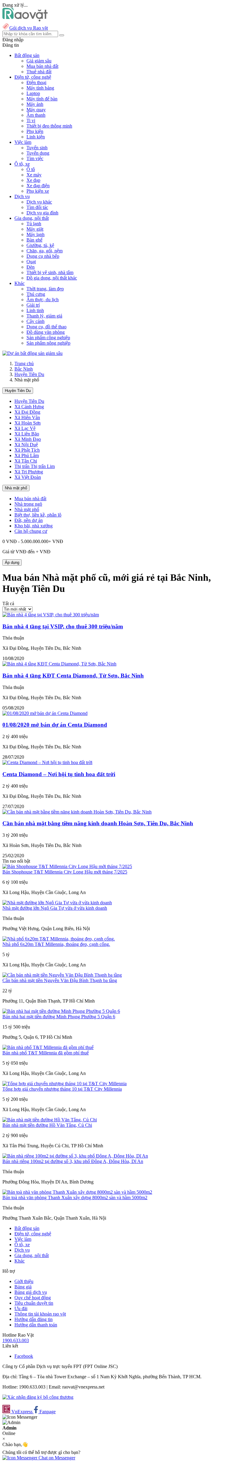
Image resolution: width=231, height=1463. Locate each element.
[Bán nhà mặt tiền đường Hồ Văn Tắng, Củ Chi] (49, 1119)
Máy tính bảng (40, 87)
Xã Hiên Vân (27, 417)
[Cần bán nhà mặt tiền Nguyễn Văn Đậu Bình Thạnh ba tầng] (62, 975)
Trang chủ (24, 363)
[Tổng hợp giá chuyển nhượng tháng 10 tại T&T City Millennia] (64, 1083)
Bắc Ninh (23, 368)
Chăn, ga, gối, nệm (44, 250)
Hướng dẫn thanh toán (35, 1324)
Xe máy (34, 174)
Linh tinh (35, 310)
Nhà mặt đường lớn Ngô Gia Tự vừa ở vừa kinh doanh (54, 908)
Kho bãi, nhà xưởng (33, 525)
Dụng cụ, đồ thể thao (46, 326)
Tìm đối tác (37, 207)
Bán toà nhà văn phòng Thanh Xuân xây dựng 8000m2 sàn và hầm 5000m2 (74, 1197)
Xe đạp (33, 180)
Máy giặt (34, 229)
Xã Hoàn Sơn (27, 422)
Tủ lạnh (33, 223)
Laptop (33, 93)
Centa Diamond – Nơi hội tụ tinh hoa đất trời (58, 774)
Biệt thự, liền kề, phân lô (37, 514)
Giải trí (33, 305)
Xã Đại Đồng (27, 412)
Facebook (23, 1356)
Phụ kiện (34, 131)
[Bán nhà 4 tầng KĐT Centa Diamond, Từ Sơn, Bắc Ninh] (59, 663)
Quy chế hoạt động (32, 1297)
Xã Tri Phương (28, 471)
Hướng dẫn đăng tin (33, 1319)
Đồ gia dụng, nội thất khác (51, 277)
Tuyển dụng (37, 153)
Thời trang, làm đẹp (45, 288)
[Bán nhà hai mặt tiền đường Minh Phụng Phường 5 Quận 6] (61, 1011)
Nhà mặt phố (16, 488)
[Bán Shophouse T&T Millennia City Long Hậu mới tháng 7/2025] (67, 866)
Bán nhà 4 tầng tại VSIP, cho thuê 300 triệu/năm (62, 626)
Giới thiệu (23, 1281)
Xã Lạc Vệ (24, 428)
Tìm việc (34, 158)
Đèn (30, 267)
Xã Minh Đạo (27, 439)
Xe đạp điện (38, 185)
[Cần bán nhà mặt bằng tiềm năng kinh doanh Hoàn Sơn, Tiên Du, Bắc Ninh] (77, 811)
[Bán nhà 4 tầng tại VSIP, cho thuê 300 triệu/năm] (50, 614)
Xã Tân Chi (25, 460)
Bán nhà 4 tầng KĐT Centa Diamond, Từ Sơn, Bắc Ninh (73, 675)
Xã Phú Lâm (26, 455)
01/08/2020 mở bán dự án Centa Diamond (54, 725)
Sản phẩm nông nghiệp (48, 343)
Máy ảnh (34, 104)
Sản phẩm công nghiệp (48, 337)
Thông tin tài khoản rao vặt (40, 1313)
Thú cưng (35, 294)
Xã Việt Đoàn (27, 477)
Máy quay (36, 109)
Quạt (31, 261)
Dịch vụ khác (39, 201)
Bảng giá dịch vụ (30, 1292)
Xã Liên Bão (26, 433)
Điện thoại (36, 82)
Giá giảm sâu (38, 60)
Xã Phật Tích (27, 450)
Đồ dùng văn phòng (45, 332)
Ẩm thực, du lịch (42, 299)
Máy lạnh (35, 234)
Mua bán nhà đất (42, 66)
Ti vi (30, 120)
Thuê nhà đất (38, 71)
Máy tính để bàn (41, 98)
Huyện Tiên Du (29, 374)
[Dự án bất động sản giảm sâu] (32, 353)
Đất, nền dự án (28, 520)
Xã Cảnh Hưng (29, 406)
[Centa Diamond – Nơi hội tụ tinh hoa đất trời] (47, 762)
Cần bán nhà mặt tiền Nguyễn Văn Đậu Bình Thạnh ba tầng (59, 980)
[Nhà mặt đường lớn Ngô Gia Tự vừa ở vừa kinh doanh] (57, 902)
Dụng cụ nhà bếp (42, 256)
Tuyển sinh (37, 147)
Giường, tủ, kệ (40, 245)
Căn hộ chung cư (30, 531)
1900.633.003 (15, 1340)
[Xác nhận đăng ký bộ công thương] (37, 1397)
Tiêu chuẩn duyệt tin (33, 1303)
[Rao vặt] (25, 19)
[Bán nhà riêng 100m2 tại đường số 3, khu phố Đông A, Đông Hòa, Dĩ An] (75, 1155)
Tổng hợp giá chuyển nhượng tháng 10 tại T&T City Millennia (62, 1089)
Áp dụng (12, 562)
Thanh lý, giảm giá (44, 315)
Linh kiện (35, 136)
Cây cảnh (35, 321)
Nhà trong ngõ (28, 504)
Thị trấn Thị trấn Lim (34, 466)
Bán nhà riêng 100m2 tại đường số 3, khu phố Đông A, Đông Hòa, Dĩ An (72, 1161)
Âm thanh (35, 115)
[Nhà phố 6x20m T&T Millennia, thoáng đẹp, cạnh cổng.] (58, 938)
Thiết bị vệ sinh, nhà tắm (49, 272)
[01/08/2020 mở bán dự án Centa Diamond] (45, 713)
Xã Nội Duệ (26, 444)
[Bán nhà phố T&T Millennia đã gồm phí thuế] (48, 1047)
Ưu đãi (20, 1308)
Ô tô (30, 169)
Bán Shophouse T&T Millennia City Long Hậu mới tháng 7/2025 (64, 871)
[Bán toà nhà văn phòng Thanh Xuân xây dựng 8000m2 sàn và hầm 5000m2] (77, 1192)
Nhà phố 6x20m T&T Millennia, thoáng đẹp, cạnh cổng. (56, 944)
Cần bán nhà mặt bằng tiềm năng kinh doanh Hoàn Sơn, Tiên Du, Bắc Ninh (97, 823)
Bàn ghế (34, 239)
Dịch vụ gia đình (42, 212)
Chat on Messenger (56, 1457)
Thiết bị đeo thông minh (49, 125)
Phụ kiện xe (37, 191)
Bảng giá (23, 1286)
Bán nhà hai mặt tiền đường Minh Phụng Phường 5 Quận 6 (58, 1016)
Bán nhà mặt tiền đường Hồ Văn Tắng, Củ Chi (47, 1125)
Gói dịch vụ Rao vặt (28, 27)
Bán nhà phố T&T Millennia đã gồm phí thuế (45, 1052)
